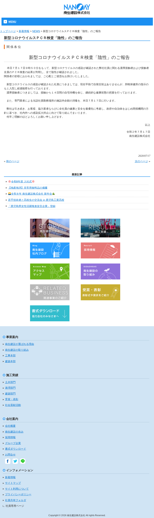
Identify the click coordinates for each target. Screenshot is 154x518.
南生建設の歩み (14, 431)
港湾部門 (10, 387)
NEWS (36, 31)
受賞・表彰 (11, 399)
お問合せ (10, 454)
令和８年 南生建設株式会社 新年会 (31, 193)
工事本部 (10, 355)
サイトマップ (13, 483)
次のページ (141, 161)
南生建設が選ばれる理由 (19, 344)
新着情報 (24, 31)
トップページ (8, 31)
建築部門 (10, 393)
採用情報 (10, 437)
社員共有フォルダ (15, 500)
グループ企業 (13, 443)
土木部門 (10, 382)
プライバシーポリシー (18, 494)
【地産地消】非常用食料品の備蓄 (28, 187)
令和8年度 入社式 (21, 181)
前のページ (12, 161)
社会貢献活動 (13, 405)
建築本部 (10, 361)
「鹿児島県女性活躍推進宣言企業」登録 (31, 206)
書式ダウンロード (15, 448)
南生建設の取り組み (17, 350)
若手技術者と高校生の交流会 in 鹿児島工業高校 (36, 199)
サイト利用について (17, 488)
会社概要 (10, 426)
